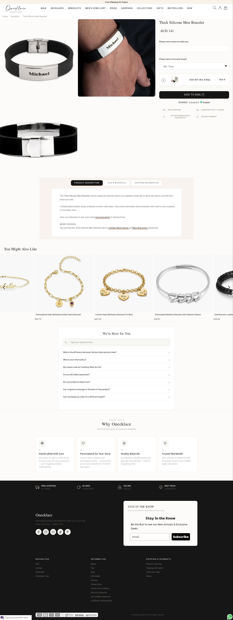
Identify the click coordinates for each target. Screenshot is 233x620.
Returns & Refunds (99, 592)
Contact (39, 568)
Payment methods (154, 564)
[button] (214, 8)
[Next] (229, 287)
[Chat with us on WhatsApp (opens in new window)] (230, 617)
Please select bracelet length (173, 59)
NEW (189, 8)
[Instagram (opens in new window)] (46, 532)
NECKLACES (57, 8)
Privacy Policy (96, 584)
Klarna (148, 576)
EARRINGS (127, 8)
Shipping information (154, 568)
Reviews (94, 580)
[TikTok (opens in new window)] (60, 532)
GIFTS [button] (160, 8)
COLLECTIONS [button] (144, 8)
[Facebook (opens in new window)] (39, 532)
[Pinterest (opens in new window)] (68, 532)
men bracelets (102, 217)
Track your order (153, 572)
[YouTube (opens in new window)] (53, 532)
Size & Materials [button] (117, 183)
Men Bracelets (140, 228)
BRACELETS (74, 8)
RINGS (113, 8)
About (93, 564)
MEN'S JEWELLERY (95, 8)
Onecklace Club (42, 576)
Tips (92, 568)
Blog (93, 572)
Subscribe (181, 536)
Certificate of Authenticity (101, 600)
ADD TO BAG (192, 94)
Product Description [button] (86, 183)
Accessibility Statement (100, 596)
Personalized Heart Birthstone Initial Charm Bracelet (40, 315)
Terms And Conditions (100, 588)
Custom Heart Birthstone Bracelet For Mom (96, 315)
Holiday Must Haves (118, 228)
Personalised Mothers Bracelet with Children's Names (160, 315)
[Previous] (4, 287)
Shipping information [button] (147, 183)
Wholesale (40, 572)
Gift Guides (95, 576)
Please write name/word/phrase (174, 42)
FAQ (37, 564)
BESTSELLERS (175, 8)
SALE (43, 8)
